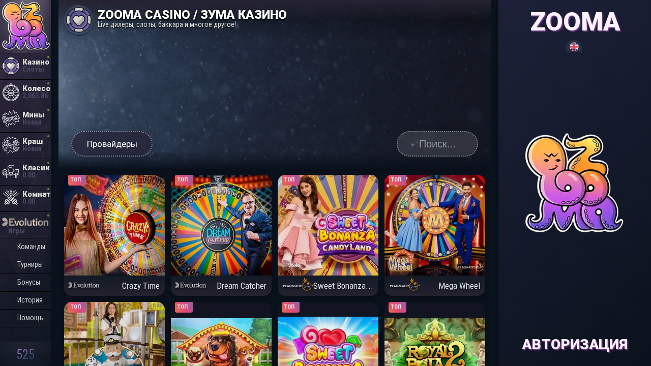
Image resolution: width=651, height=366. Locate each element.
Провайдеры (112, 144)
